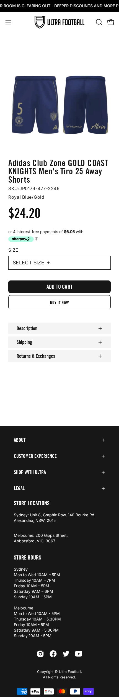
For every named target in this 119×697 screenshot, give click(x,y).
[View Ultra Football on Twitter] (66, 654)
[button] (98, 22)
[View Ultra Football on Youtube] (78, 654)
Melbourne (23, 608)
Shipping (24, 342)
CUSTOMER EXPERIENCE (35, 456)
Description (27, 328)
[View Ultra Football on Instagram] (40, 654)
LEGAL (19, 488)
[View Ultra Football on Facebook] (53, 654)
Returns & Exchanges (36, 356)
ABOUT (19, 440)
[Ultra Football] (59, 22)
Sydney (21, 569)
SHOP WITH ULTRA (30, 472)
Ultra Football (70, 672)
